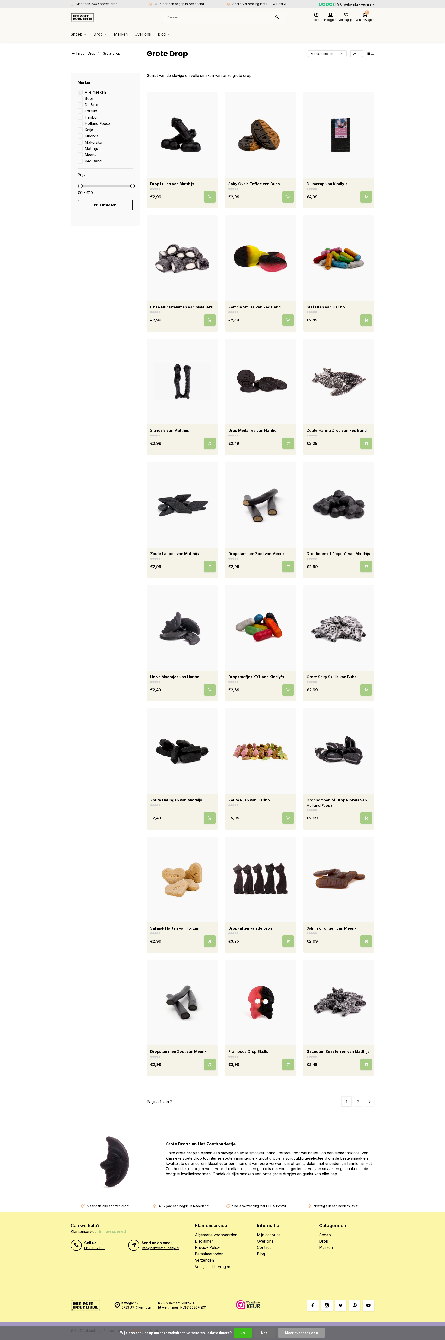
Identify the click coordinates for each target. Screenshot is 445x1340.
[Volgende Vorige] (369, 1101)
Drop (98, 34)
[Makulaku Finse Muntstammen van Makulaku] (182, 258)
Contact (264, 1247)
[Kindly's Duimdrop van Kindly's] (339, 135)
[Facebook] (313, 1305)
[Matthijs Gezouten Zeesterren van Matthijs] (339, 1002)
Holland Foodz (97, 123)
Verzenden (204, 1260)
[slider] (80, 186)
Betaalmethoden (209, 1254)
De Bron (92, 104)
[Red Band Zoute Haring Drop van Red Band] (339, 381)
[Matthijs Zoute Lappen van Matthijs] (182, 505)
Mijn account (268, 1235)
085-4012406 (94, 1248)
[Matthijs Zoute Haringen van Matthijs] (182, 751)
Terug (80, 53)
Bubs (89, 98)
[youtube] (368, 1305)
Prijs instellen (105, 205)
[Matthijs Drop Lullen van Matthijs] (182, 135)
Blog (162, 34)
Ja (243, 1333)
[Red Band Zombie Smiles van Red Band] (260, 258)
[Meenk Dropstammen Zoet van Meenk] (260, 505)
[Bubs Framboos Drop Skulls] (260, 1002)
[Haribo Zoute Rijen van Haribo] (260, 751)
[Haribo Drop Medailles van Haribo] (260, 381)
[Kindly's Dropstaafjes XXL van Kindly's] (260, 628)
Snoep (76, 34)
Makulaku (93, 142)
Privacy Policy (207, 1247)
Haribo (91, 117)
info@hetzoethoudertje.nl (160, 1248)
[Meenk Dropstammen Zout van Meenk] (182, 1002)
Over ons (143, 34)
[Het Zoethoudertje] (98, 17)
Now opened (114, 1231)
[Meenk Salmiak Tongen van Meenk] (339, 879)
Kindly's (91, 136)
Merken (121, 34)
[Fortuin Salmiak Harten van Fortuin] (182, 879)
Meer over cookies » (301, 1333)
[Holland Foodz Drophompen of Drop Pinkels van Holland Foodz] (339, 751)
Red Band (93, 161)
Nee (264, 1333)
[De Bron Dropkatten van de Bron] (260, 879)
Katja (89, 129)
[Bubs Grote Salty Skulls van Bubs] (339, 628)
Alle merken (95, 92)
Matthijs (91, 148)
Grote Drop (111, 53)
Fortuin (91, 111)
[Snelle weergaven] (210, 197)
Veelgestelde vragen (212, 1266)
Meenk (91, 154)
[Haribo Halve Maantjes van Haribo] (182, 628)
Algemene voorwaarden (216, 1235)
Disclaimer (204, 1241)
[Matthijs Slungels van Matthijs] (182, 381)
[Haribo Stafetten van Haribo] (339, 258)
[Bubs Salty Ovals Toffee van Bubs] (260, 135)
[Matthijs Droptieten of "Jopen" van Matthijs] (339, 505)
